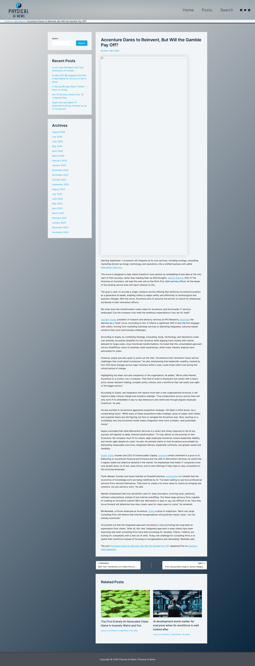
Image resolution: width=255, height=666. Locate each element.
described (185, 319)
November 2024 (60, 232)
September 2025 (60, 184)
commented (172, 476)
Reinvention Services (111, 267)
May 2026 (57, 146)
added (151, 511)
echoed (161, 455)
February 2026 (59, 160)
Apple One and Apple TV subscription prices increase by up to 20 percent (69, 105)
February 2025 (59, 218)
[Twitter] (245, 10)
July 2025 (57, 194)
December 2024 (60, 227)
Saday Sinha (107, 455)
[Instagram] (249, 10)
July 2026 (57, 136)
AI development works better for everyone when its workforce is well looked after (176, 625)
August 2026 (58, 132)
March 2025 (58, 213)
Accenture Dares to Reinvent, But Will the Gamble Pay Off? (140, 546)
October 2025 (59, 179)
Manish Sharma (175, 278)
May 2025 (57, 203)
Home (188, 10)
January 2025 (59, 222)
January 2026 (59, 165)
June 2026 (57, 141)
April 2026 (57, 151)
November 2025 (60, 175)
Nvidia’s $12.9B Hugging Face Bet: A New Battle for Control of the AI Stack (69, 78)
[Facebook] (241, 10)
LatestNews (123, 630)
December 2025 (60, 170)
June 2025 (57, 198)
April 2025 (57, 208)
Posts (207, 10)
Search (226, 10)
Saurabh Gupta (108, 319)
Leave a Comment (109, 630)
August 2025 (58, 189)
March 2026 (58, 155)
